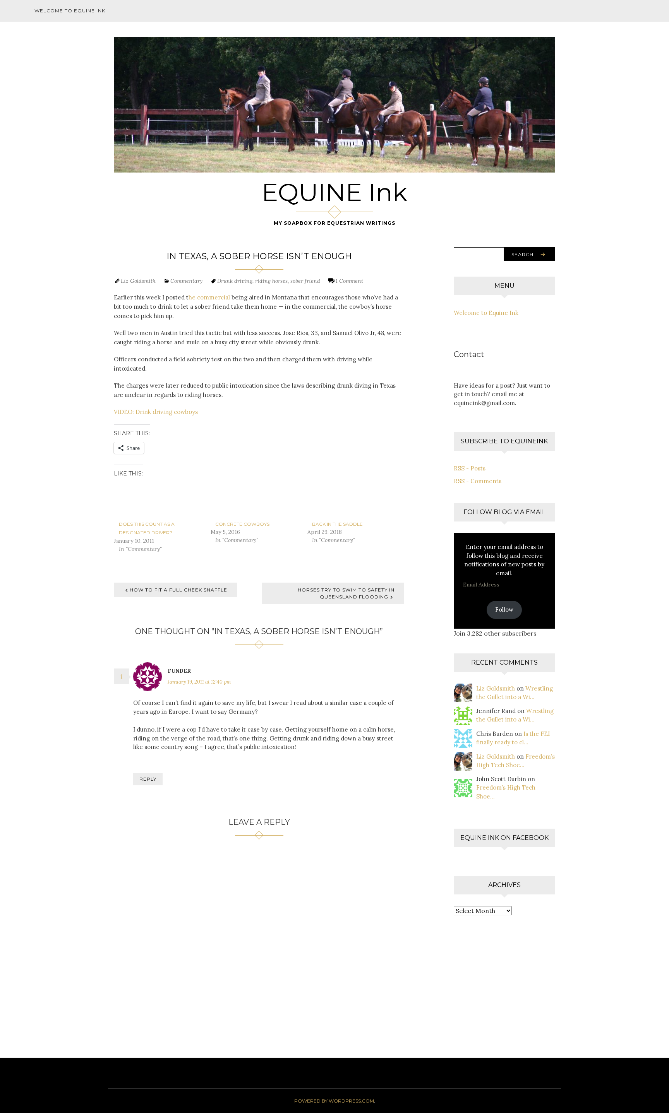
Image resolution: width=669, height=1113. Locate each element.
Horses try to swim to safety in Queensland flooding (346, 593)
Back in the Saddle (337, 524)
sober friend (305, 280)
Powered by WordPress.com (334, 1101)
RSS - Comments (477, 481)
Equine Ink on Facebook (504, 837)
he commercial (209, 297)
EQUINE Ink (334, 192)
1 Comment (349, 280)
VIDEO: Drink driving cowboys (156, 411)
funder (179, 670)
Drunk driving (234, 280)
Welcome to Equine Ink (69, 11)
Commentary (186, 280)
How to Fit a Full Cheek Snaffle (178, 590)
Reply (147, 779)
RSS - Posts (469, 468)
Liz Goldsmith (138, 280)
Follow (504, 609)
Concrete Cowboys (242, 524)
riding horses (271, 280)
